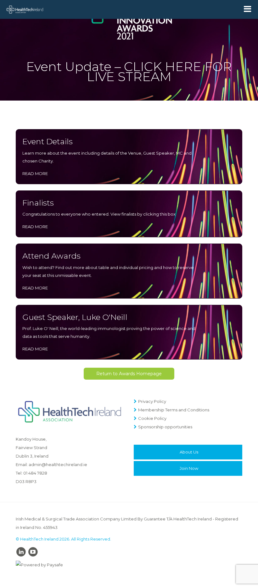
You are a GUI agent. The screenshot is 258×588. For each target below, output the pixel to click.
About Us (189, 451)
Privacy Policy (152, 401)
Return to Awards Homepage (129, 373)
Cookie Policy (152, 418)
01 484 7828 (35, 472)
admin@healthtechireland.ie (58, 464)
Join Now (189, 468)
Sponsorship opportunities (165, 426)
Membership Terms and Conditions (173, 409)
